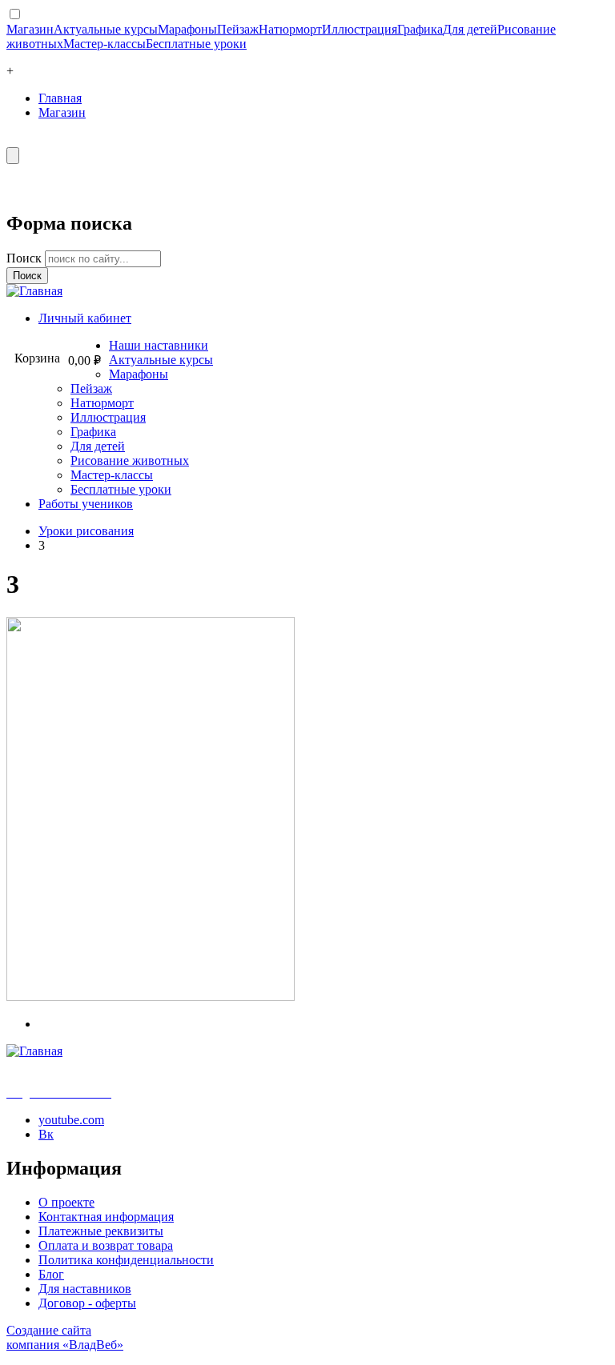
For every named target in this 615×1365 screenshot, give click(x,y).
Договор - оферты (87, 1303)
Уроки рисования (86, 531)
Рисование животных (129, 460)
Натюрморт (290, 29)
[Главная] (34, 291)
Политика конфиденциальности (126, 1260)
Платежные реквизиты (100, 1231)
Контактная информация (106, 1216)
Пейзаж (238, 29)
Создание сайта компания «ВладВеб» (64, 1337)
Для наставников (84, 1288)
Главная (60, 98)
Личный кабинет (84, 318)
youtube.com (71, 1120)
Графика (420, 29)
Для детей (470, 29)
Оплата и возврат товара (105, 1245)
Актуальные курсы (106, 29)
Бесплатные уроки (196, 43)
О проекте (66, 1202)
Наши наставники (158, 345)
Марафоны (187, 29)
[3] (150, 996)
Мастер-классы (104, 43)
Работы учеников (85, 503)
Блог (51, 1274)
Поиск (25, 258)
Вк (46, 1134)
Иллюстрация (359, 29)
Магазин (30, 29)
